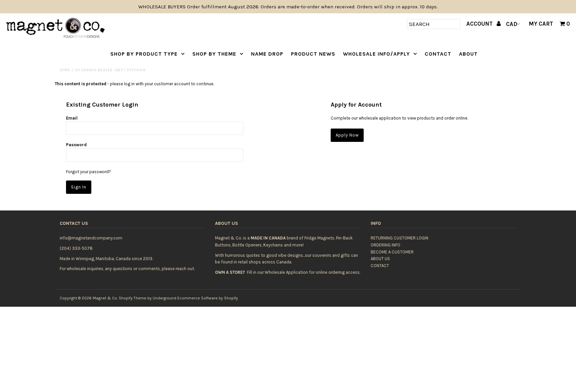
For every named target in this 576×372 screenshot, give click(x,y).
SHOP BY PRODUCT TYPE (144, 54)
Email (72, 118)
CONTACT (438, 54)
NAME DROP (267, 54)
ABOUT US (380, 258)
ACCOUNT (480, 23)
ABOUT (468, 54)
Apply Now (347, 135)
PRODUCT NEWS (313, 54)
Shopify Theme (132, 298)
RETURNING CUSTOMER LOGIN (399, 237)
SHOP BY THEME (214, 54)
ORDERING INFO (385, 244)
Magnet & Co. (105, 298)
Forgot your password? (88, 171)
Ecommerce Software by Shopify (207, 298)
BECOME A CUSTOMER (392, 251)
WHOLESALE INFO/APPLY (376, 54)
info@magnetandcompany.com (91, 237)
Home (65, 70)
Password (76, 144)
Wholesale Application (286, 272)
